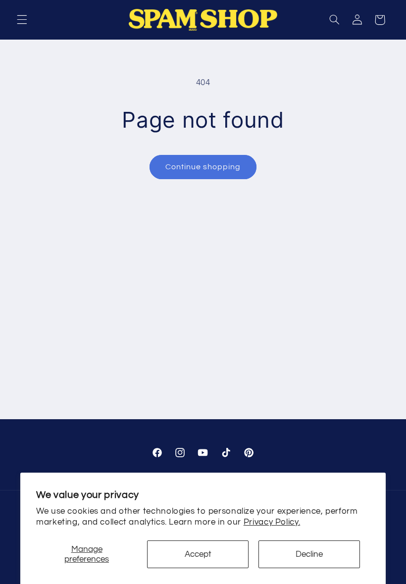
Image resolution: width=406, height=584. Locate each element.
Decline (309, 554)
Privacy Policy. (272, 522)
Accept (198, 554)
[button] (21, 19)
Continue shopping (203, 167)
